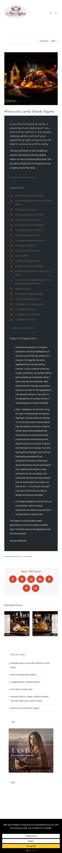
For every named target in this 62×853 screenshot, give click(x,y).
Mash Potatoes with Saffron (23, 675)
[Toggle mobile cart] (50, 13)
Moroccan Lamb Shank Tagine (24, 708)
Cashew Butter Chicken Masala (25, 682)
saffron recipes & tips (12, 556)
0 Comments (27, 556)
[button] (7, 624)
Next (53, 41)
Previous (44, 41)
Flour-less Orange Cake (21, 689)
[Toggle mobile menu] (56, 13)
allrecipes (21, 541)
